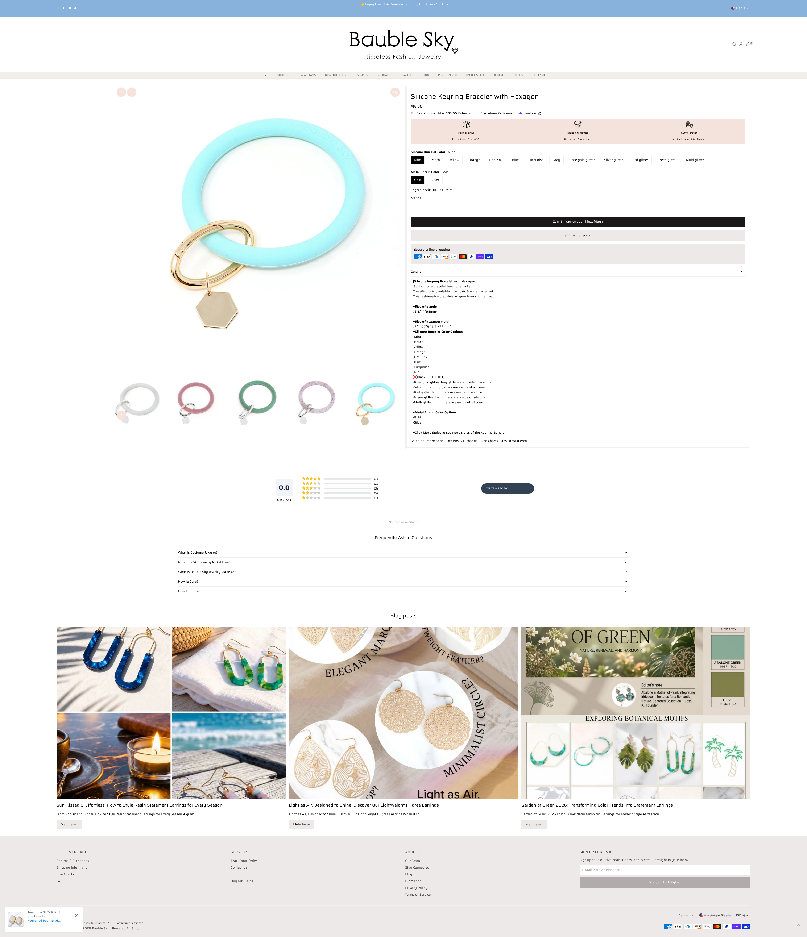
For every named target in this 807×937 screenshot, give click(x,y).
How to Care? (188, 581)
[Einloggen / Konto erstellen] (741, 44)
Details (416, 271)
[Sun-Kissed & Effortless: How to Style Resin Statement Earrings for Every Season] (171, 713)
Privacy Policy (416, 887)
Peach (435, 159)
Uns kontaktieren (514, 440)
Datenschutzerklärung (92, 923)
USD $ (740, 8)
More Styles (432, 432)
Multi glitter (695, 159)
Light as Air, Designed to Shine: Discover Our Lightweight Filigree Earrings (364, 805)
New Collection (335, 75)
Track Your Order (244, 860)
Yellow (454, 159)
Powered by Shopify (128, 928)
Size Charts (489, 440)
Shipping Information (427, 440)
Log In (235, 874)
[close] (76, 915)
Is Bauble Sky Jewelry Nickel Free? (204, 562)
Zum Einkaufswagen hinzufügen (578, 221)
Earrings (362, 75)
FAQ (60, 881)
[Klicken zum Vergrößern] (395, 92)
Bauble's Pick (475, 75)
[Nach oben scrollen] (798, 925)
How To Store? (189, 591)
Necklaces (384, 75)
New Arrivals (307, 75)
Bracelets (408, 75)
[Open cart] (748, 44)
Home (264, 75)
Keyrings (499, 75)
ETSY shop (413, 881)
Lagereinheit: (421, 189)
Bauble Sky (100, 928)
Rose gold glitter (582, 159)
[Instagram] (69, 8)
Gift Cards (539, 75)
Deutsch (684, 915)
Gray (556, 159)
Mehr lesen (69, 824)
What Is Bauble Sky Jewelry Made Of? (207, 571)
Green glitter (667, 159)
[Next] (571, 8)
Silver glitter (613, 159)
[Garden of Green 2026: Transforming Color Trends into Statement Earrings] (635, 713)
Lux (426, 75)
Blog (408, 874)
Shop (281, 75)
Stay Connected (417, 867)
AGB (110, 923)
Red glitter (640, 159)
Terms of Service (418, 894)
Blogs (519, 75)
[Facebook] (64, 8)
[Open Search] (734, 44)
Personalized (447, 75)
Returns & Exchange (462, 440)
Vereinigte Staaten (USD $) (724, 915)
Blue (515, 159)
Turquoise (535, 159)
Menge (416, 198)
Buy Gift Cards (242, 881)
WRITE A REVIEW (497, 488)
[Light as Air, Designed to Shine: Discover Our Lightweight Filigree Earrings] (403, 713)
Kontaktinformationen (129, 923)
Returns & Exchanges (73, 860)
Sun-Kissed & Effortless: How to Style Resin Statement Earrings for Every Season (140, 805)
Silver (435, 179)
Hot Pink (495, 159)
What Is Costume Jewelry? (198, 552)
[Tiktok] (75, 8)
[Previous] (235, 8)
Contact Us (239, 867)
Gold (417, 179)
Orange (474, 159)
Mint (417, 159)
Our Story (412, 860)
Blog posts (403, 616)
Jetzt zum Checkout (577, 235)
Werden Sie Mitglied (664, 882)
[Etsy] (59, 8)
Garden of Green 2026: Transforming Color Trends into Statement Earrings (597, 805)
